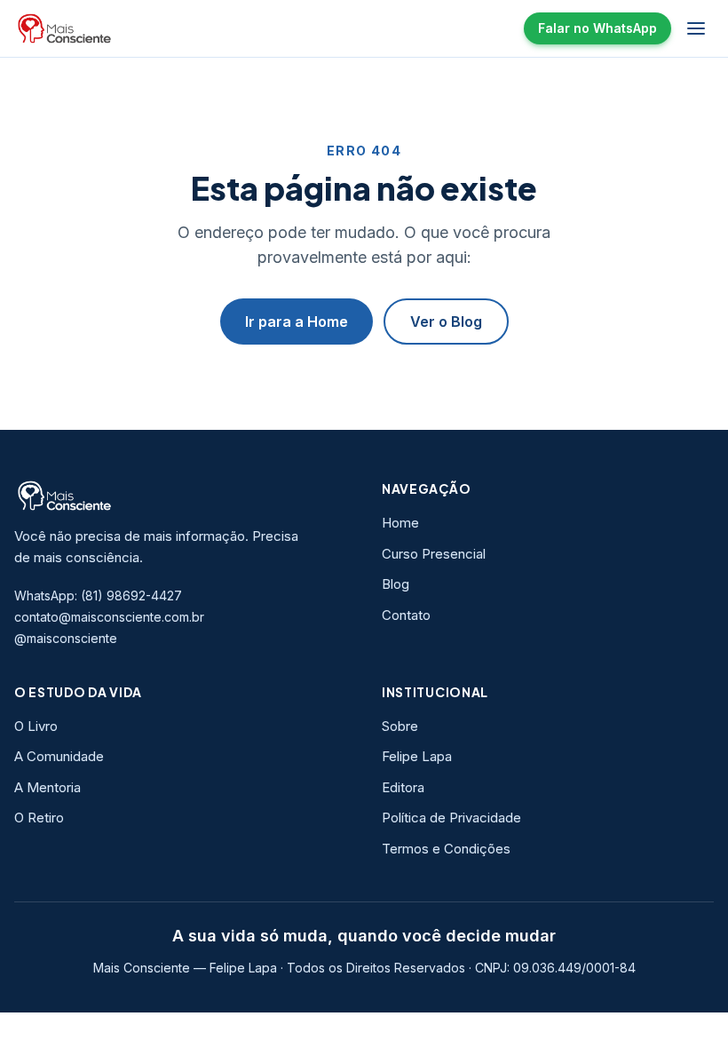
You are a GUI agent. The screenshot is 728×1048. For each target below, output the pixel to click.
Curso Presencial (434, 553)
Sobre (400, 726)
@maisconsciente (65, 638)
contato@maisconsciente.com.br (109, 616)
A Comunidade (59, 756)
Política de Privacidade (451, 817)
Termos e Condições (446, 848)
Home (400, 522)
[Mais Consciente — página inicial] (64, 28)
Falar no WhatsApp (597, 28)
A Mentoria (47, 787)
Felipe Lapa (417, 756)
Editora (403, 787)
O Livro (36, 726)
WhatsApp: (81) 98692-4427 (98, 595)
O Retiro (39, 817)
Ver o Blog (446, 321)
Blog (395, 584)
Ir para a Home (296, 321)
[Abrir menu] (696, 28)
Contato (406, 615)
